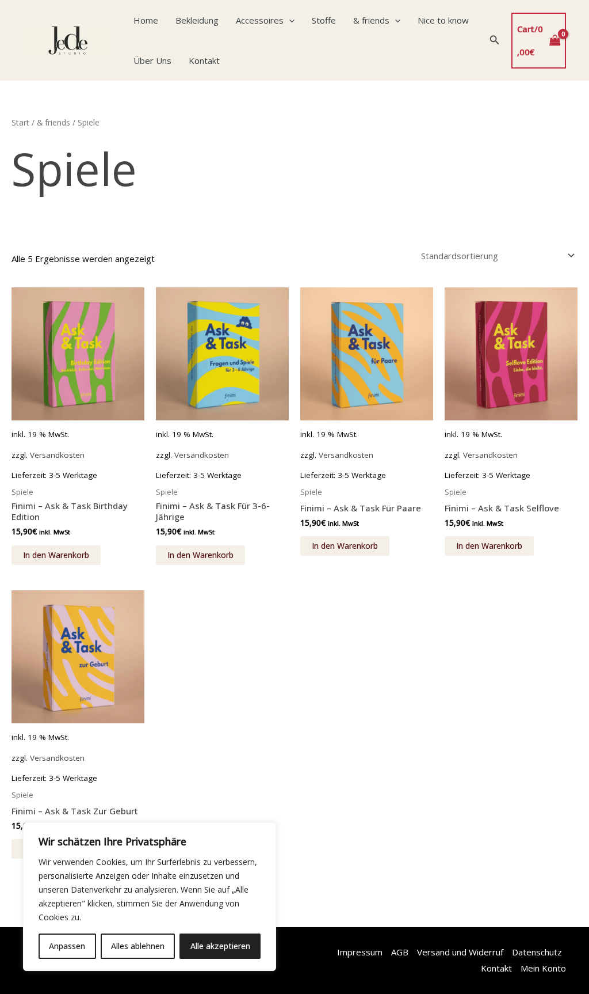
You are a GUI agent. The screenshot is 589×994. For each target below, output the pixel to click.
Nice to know (443, 20)
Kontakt (204, 60)
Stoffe (324, 20)
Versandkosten (57, 455)
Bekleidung (197, 20)
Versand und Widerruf (460, 952)
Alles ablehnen (138, 945)
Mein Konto (543, 968)
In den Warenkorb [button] (56, 554)
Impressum (360, 952)
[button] (289, 20)
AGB (399, 952)
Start (20, 122)
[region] (149, 896)
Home (145, 20)
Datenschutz (537, 952)
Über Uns (152, 60)
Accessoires (260, 20)
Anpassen (67, 945)
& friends (371, 20)
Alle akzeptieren (220, 945)
